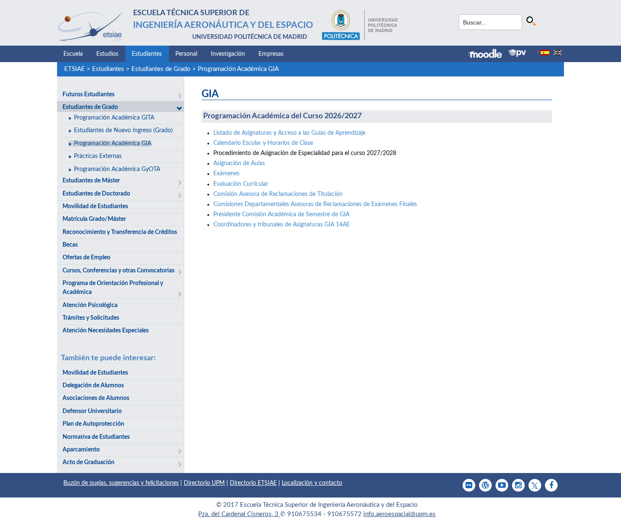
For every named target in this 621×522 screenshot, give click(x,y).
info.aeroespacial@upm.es (399, 514)
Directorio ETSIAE (253, 483)
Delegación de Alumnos (93, 386)
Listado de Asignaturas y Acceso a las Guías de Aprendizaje (289, 133)
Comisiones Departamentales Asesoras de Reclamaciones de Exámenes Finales (315, 204)
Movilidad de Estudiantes (95, 206)
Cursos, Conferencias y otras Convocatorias (118, 271)
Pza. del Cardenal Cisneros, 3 (239, 514)
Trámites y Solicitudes (91, 318)
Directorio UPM (204, 483)
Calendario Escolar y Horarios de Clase (263, 143)
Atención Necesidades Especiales (106, 331)
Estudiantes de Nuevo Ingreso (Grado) (123, 130)
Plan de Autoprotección (93, 424)
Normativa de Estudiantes (96, 437)
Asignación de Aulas (239, 163)
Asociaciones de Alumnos (96, 398)
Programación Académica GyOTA (117, 169)
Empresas (271, 54)
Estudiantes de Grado (161, 69)
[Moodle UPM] (488, 54)
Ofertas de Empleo (86, 258)
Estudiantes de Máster (91, 181)
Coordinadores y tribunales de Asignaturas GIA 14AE (281, 225)
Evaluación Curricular (240, 184)
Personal (186, 54)
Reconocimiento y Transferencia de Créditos (120, 232)
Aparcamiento (81, 450)
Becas (70, 245)
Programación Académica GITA (114, 118)
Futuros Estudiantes (88, 95)
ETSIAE (74, 69)
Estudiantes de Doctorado (96, 194)
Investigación (228, 54)
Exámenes (226, 174)
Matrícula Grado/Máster (94, 219)
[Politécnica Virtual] (517, 53)
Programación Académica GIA (238, 69)
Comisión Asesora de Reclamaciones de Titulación (278, 194)
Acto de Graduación (88, 462)
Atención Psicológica (90, 305)
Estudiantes (147, 54)
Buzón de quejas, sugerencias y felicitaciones (121, 483)
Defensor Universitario (92, 411)
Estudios (107, 54)
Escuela (73, 54)
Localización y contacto (312, 483)
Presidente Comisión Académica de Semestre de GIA (281, 215)
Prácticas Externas (98, 156)
